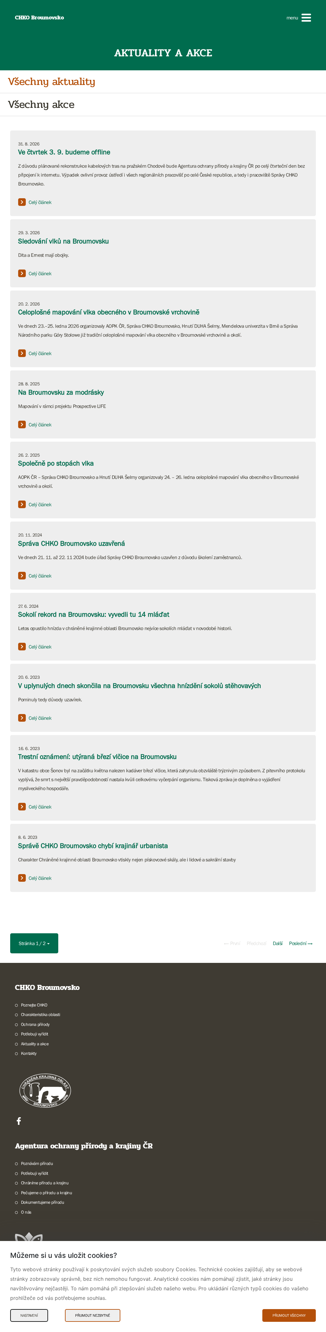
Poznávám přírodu (37, 1163)
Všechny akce (41, 104)
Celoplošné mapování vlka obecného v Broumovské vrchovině (108, 312)
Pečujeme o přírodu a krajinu (46, 1192)
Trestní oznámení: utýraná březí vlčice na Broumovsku (97, 757)
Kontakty (29, 1053)
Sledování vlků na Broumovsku (63, 241)
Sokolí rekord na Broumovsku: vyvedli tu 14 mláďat (93, 614)
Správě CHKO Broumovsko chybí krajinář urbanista (93, 846)
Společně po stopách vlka (56, 463)
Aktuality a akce (34, 1043)
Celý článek (40, 202)
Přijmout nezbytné (92, 1315)
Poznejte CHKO (34, 1004)
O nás (26, 1212)
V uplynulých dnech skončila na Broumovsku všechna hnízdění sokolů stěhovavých (139, 686)
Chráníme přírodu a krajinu (44, 1182)
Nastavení (29, 1315)
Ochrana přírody (35, 1024)
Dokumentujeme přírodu (42, 1202)
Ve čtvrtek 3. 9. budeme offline (64, 152)
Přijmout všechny (289, 1315)
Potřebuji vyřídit (34, 1033)
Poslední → (301, 943)
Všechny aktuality (51, 81)
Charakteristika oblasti (40, 1014)
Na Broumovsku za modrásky (61, 392)
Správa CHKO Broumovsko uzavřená (71, 543)
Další (278, 943)
